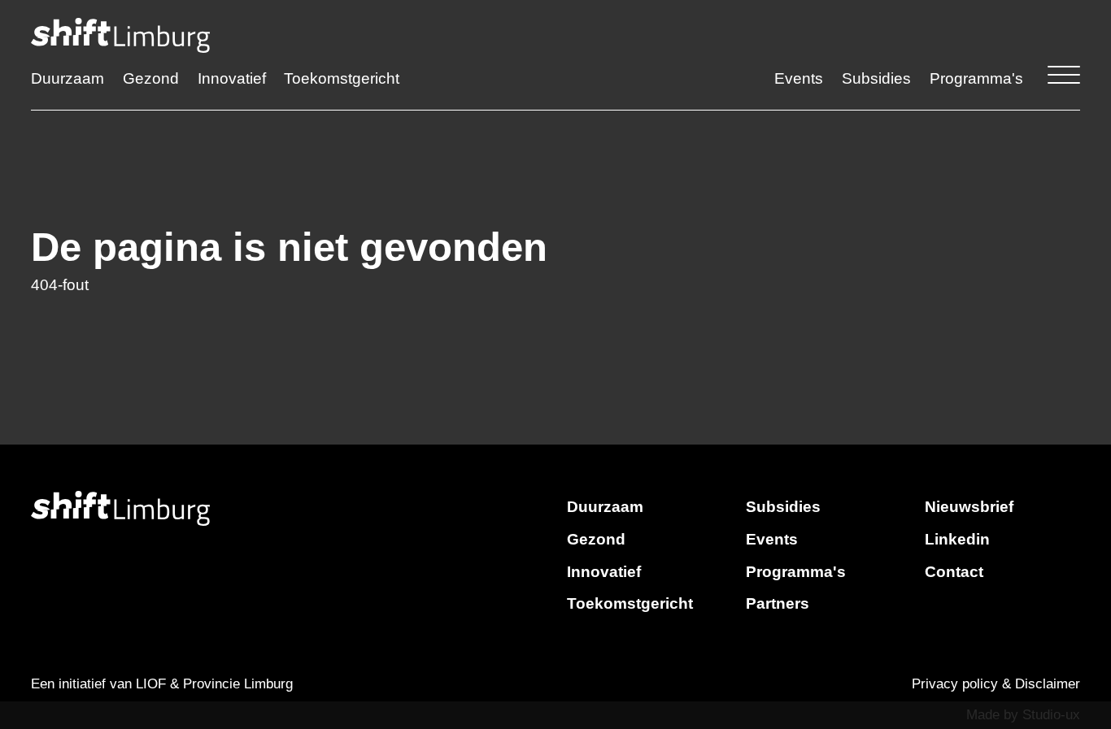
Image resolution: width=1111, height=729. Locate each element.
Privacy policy (955, 684)
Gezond (151, 78)
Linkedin (957, 539)
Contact (954, 571)
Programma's (976, 78)
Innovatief (232, 78)
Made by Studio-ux (1023, 714)
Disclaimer (1047, 684)
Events (798, 78)
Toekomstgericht (341, 78)
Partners (777, 603)
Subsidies (876, 78)
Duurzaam (67, 78)
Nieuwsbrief (969, 506)
